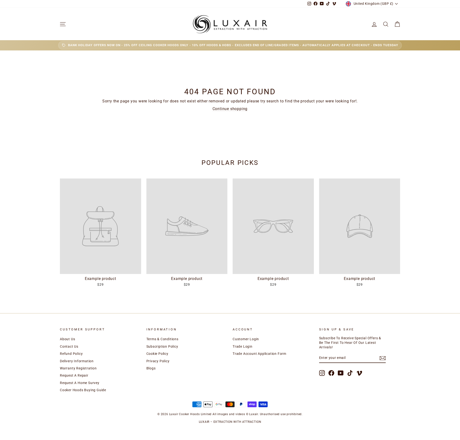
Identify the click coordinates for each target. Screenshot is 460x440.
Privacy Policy (158, 361)
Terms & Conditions (162, 339)
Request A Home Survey (79, 383)
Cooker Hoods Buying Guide (83, 390)
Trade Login (243, 346)
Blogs (151, 368)
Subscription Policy (162, 346)
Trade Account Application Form (259, 354)
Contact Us (69, 346)
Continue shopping (230, 108)
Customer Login (246, 339)
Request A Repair (74, 375)
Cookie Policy (157, 354)
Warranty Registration (78, 368)
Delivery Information (77, 361)
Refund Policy (71, 354)
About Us (67, 339)
